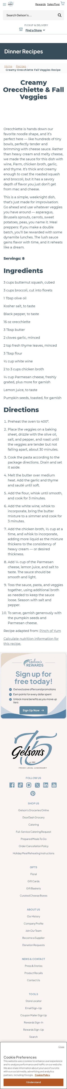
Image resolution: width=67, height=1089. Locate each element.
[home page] (10, 4)
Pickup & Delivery (36, 25)
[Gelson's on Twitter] (38, 785)
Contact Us (33, 980)
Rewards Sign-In (33, 1022)
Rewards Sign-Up (33, 1029)
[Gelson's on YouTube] (54, 786)
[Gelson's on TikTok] (21, 786)
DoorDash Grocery (33, 817)
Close (61, 1047)
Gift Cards (33, 881)
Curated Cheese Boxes (33, 895)
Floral (33, 874)
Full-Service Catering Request (33, 831)
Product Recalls (33, 972)
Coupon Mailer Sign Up (33, 1015)
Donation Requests (33, 945)
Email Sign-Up (33, 1008)
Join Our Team (34, 930)
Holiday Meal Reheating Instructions (33, 853)
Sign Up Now (31, 710)
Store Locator (34, 1000)
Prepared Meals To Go (33, 838)
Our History (33, 916)
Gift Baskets (33, 888)
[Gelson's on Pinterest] (33, 793)
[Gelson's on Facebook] (12, 785)
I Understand (33, 1082)
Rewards (40, 4)
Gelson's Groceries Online (33, 810)
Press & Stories (33, 965)
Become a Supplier (33, 937)
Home (8, 66)
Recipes (21, 66)
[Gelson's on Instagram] (29, 785)
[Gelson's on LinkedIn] (46, 785)
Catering (33, 824)
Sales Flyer (53, 4)
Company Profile (33, 923)
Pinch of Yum (50, 631)
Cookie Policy (42, 1075)
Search (33, 1036)
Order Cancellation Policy (33, 846)
